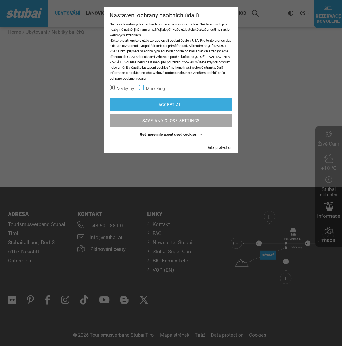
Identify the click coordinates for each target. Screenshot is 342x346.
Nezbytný (125, 88)
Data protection (219, 147)
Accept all (171, 104)
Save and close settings (171, 120)
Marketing (155, 88)
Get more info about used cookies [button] (168, 134)
